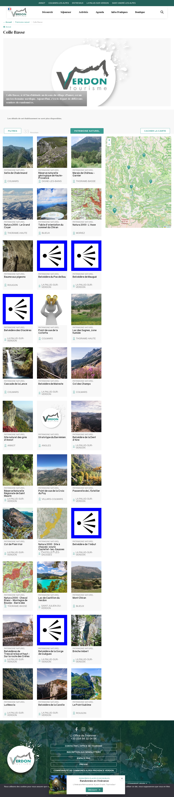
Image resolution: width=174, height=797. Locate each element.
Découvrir (47, 12)
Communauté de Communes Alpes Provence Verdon (84, 770)
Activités (83, 12)
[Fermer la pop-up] (122, 778)
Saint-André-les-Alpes (124, 3)
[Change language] (9, 9)
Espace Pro (83, 758)
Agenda (100, 12)
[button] (109, 140)
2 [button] (150, 181)
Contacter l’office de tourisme (83, 746)
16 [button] (115, 209)
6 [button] (144, 154)
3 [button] (128, 166)
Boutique (140, 12)
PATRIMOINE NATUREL (87, 131)
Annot (42, 3)
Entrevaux (77, 3)
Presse (84, 764)
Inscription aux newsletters (84, 752)
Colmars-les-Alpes (59, 3)
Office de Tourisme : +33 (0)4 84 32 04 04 (84, 737)
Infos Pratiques (119, 12)
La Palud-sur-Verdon (98, 3)
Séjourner (66, 12)
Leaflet (168, 227)
